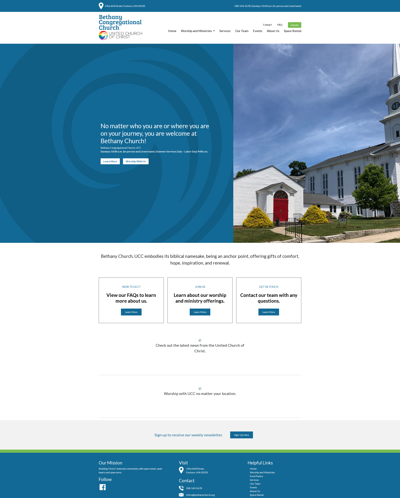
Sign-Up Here (241, 434)
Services (225, 30)
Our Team (241, 30)
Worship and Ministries (196, 30)
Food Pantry (256, 476)
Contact (267, 24)
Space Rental (292, 30)
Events (257, 30)
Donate (295, 24)
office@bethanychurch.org (200, 494)
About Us (273, 30)
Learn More (110, 161)
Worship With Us (136, 161)
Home (172, 30)
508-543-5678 (242, 5)
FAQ (279, 24)
